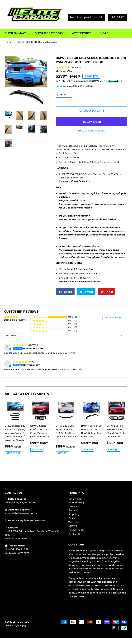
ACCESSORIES (82, 33)
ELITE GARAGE (21, 621)
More (104, 33)
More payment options (91, 130)
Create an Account (118, 10)
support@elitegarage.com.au (21, 513)
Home (8, 42)
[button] (63, 67)
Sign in (100, 10)
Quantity (61, 94)
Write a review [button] (112, 317)
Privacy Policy (76, 529)
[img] (20, 345)
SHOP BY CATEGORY (49, 33)
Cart (120, 17)
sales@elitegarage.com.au (20, 502)
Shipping (61, 85)
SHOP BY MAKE (16, 33)
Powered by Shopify (15, 625)
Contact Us (74, 534)
